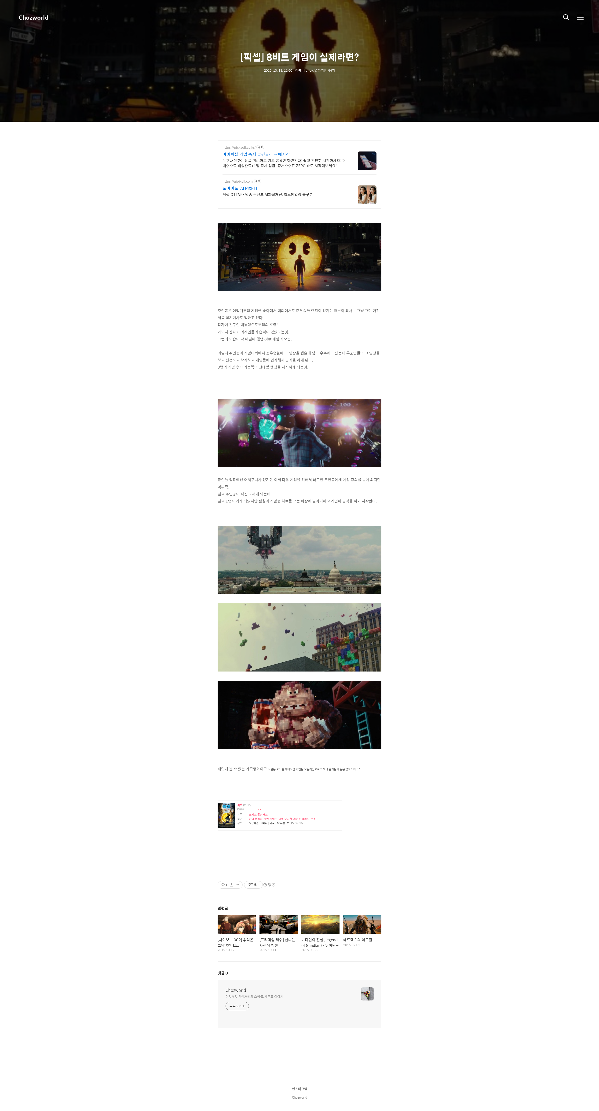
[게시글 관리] (237, 884)
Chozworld (33, 17)
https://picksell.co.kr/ (239, 147)
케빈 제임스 (270, 819)
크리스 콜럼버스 (258, 814)
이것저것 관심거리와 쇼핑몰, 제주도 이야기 (254, 996)
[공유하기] (231, 884)
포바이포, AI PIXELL (240, 188)
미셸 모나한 (285, 819)
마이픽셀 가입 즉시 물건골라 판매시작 (256, 154)
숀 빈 (313, 819)
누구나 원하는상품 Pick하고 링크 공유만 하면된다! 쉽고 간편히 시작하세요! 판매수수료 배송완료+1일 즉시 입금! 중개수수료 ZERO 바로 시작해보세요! (284, 163)
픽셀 (239, 805)
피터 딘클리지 (301, 819)
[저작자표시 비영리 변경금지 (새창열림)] (269, 885)
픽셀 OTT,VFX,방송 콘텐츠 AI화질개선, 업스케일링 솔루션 (268, 194)
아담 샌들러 (256, 819)
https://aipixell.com (238, 181)
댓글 (223, 973)
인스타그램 (299, 1088)
